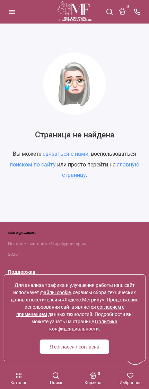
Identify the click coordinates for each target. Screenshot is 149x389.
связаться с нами (65, 154)
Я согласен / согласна (74, 347)
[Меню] (12, 12)
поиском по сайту (33, 164)
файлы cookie (55, 292)
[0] (122, 14)
